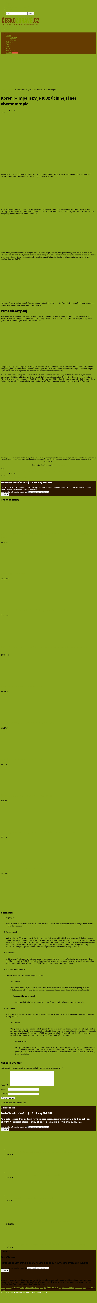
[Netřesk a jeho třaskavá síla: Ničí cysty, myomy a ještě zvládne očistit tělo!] (19, 1149)
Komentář (5, 1085)
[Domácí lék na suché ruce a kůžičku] (24, 681)
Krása (8, 48)
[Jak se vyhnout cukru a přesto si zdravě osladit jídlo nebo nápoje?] (24, 827)
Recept (71, 1287)
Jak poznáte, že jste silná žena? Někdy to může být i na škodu (36, 610)
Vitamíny (13, 38)
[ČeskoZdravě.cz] (20, 25)
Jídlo (7, 46)
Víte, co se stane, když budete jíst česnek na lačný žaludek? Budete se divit (40, 1221)
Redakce (9, 5)
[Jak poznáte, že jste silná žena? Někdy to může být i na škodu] (24, 605)
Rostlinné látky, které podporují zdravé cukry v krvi (29, 1198)
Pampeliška (30, 471)
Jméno (4, 1089)
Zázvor (3, 1290)
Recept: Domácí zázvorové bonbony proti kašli (28, 723)
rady (60, 1288)
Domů (8, 33)
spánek (77, 1288)
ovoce (41, 1288)
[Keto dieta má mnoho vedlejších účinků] (24, 864)
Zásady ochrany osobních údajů (17, 7)
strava (80, 1288)
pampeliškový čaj (41, 471)
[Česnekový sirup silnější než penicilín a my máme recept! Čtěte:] (19, 1172)
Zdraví (8, 36)
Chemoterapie (6, 471)
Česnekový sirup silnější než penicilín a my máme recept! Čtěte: (35, 1175)
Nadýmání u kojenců (13, 574)
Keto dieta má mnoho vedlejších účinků (23, 868)
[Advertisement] (48, 72)
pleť (45, 1288)
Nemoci (12, 53)
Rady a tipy (10, 42)
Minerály (13, 40)
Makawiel (4, 110)
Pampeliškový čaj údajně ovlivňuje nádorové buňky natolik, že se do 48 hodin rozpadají (45, 1244)
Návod (37, 1288)
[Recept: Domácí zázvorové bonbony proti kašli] (20, 718)
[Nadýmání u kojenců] (24, 569)
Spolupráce (10, 3)
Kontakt (9, 9)
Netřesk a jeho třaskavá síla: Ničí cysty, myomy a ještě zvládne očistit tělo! (40, 1152)
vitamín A (59, 471)
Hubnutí (16, 1287)
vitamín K (67, 471)
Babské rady (10, 50)
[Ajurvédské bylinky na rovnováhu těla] (24, 754)
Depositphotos (59, 465)
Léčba (28, 1287)
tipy (84, 1288)
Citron (3, 1288)
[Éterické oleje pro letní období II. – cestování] (17, 791)
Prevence (9, 44)
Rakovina (51, 471)
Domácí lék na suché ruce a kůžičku (21, 686)
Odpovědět (10, 930)
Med (33, 1288)
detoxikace (8, 1288)
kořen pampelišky (18, 471)
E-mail (4, 1094)
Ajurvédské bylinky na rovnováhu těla (22, 759)
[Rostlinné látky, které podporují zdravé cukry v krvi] (17, 1196)
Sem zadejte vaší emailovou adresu (14, 492)
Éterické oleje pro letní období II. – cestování (26, 795)
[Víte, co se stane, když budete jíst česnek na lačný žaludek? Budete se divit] (19, 1219)
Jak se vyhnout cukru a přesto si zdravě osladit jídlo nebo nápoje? (39, 832)
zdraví (90, 1287)
